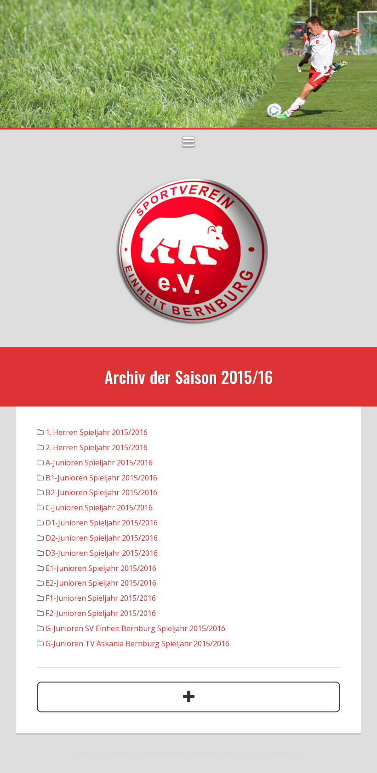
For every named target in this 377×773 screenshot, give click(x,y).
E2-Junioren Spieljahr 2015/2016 (101, 583)
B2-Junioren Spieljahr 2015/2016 (101, 492)
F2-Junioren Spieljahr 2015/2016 (101, 613)
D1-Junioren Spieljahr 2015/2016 (102, 523)
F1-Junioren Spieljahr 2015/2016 (101, 598)
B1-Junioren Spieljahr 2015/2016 (101, 478)
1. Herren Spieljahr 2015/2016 (97, 432)
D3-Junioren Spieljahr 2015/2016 (102, 553)
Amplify (231, 754)
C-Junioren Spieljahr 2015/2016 (99, 507)
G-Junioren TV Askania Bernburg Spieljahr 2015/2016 (137, 643)
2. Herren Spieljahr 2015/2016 (97, 447)
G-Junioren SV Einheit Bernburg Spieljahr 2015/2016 (135, 628)
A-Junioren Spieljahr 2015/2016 (99, 462)
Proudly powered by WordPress (128, 754)
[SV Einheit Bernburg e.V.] (188, 250)
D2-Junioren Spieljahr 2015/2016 (102, 538)
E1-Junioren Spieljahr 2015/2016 (101, 568)
